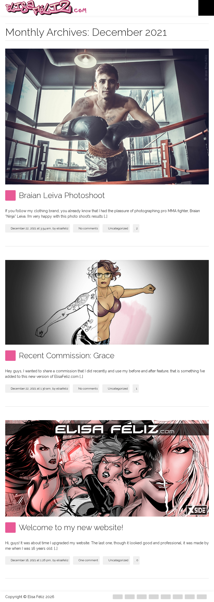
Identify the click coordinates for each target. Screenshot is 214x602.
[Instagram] (154, 596)
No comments (88, 228)
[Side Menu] (206, 8)
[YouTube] (202, 596)
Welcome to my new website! (71, 527)
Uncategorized (118, 228)
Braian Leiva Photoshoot (62, 195)
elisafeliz (62, 228)
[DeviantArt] (118, 596)
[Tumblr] (190, 596)
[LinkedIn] (178, 596)
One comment (88, 560)
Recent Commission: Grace (66, 355)
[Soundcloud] (166, 596)
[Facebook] (130, 596)
